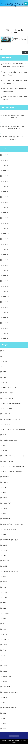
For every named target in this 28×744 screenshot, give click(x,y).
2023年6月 (5, 317)
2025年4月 (5, 202)
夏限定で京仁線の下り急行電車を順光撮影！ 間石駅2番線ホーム (15, 90)
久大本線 (5, 508)
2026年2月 (5, 165)
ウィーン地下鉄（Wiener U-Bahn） (12, 403)
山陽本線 (5, 597)
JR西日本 (5, 382)
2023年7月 (5, 312)
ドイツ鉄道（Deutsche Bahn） (11, 440)
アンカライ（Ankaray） (9, 398)
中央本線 (5, 498)
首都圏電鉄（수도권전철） (10, 708)
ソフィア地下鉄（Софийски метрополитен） (15, 429)
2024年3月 (5, 270)
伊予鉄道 (5, 534)
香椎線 (4, 713)
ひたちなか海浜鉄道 (8, 461)
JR (3, 351)
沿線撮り (5, 650)
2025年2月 (5, 212)
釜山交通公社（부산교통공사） (11, 692)
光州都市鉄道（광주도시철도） (11, 540)
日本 (4, 624)
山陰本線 (5, 592)
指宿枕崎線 (6, 613)
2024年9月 (5, 239)
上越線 (4, 492)
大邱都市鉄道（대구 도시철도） (11, 571)
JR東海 (4, 377)
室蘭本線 (5, 582)
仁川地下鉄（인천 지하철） (10, 529)
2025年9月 (5, 176)
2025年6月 (5, 191)
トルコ (4, 445)
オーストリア (6, 414)
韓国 (4, 702)
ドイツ (4, 435)
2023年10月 (6, 296)
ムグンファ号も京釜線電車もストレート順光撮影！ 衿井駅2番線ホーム (15, 74)
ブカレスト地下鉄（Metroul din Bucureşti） (14, 466)
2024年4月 (5, 265)
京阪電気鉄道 (6, 519)
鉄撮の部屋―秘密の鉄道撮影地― (14, 4)
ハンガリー (6, 450)
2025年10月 (6, 170)
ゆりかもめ (6, 482)
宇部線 (4, 576)
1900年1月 (5, 338)
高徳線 (4, 723)
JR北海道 (5, 361)
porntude (13, 139)
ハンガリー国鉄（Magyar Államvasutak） (14, 456)
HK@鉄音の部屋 (13, 128)
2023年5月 (5, 323)
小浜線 (4, 587)
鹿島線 (4, 729)
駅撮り (4, 718)
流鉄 (4, 655)
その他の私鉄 (6, 424)
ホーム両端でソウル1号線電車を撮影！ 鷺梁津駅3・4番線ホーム (15, 82)
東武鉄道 (5, 634)
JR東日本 (5, 372)
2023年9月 (5, 302)
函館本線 (5, 545)
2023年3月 (5, 333)
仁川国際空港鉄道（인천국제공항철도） (13, 524)
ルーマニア (6, 487)
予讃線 (4, 513)
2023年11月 (6, 291)
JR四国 (4, 366)
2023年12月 (6, 286)
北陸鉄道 (5, 550)
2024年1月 (5, 281)
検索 (1, 50)
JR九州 (4, 356)
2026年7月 (5, 155)
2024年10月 (6, 233)
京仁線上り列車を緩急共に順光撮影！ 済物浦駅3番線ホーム (15, 98)
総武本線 (5, 666)
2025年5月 (5, 197)
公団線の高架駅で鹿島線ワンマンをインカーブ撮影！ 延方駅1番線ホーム (19, 39)
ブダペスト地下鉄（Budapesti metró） (13, 471)
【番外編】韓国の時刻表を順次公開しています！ (13, 115)
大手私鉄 (5, 566)
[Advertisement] (14, 15)
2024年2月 (5, 275)
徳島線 (4, 608)
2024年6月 (5, 254)
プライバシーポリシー (14, 736)
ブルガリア (6, 477)
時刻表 (4, 629)
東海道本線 (6, 639)
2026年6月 (5, 160)
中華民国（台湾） (7, 503)
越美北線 (5, 681)
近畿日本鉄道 (6, 687)
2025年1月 (5, 218)
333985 (14, 117)
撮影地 (4, 618)
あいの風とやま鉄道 (8, 393)
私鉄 (4, 660)
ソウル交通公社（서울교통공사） (12, 419)
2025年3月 (5, 207)
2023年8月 (5, 307)
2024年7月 (5, 249)
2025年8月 (5, 181)
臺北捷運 (5, 671)
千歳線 (4, 555)
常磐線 (4, 603)
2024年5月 (5, 260)
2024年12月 (6, 223)
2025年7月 (5, 186)
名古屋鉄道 (6, 561)
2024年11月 (6, 228)
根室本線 (5, 645)
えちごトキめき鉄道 (8, 408)
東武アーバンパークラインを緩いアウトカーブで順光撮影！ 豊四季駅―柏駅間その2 (15, 65)
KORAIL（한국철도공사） (9, 387)
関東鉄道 (5, 697)
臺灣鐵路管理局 (7, 676)
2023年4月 (5, 328)
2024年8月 (5, 244)
